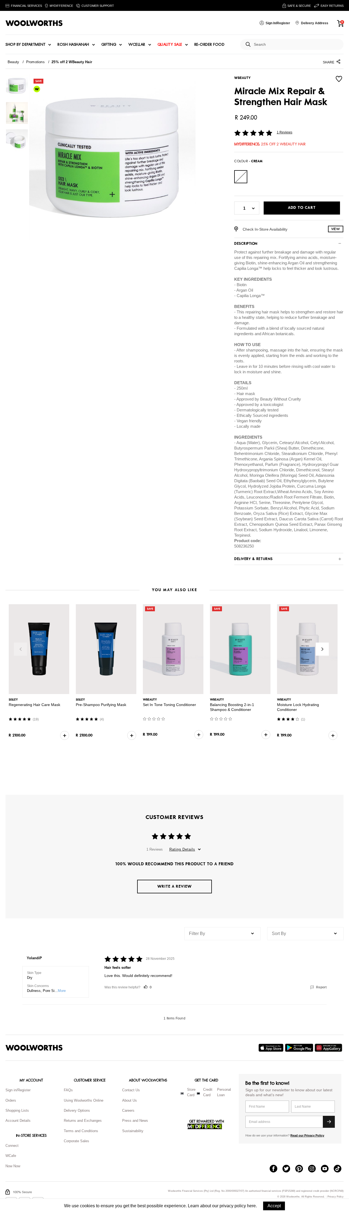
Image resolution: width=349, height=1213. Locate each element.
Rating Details (182, 849)
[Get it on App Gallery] (329, 1048)
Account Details (18, 1121)
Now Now (12, 1166)
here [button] (251, 1205)
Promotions (35, 62)
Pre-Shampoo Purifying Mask (101, 704)
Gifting (108, 45)
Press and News (135, 1121)
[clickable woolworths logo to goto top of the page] (34, 1048)
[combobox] (296, 44)
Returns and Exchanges (83, 1121)
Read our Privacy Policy (307, 1135)
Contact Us (131, 1090)
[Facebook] (276, 1169)
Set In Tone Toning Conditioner (169, 704)
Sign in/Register (18, 1090)
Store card (191, 1092)
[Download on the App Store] (271, 1048)
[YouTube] (327, 1169)
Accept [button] (274, 1205)
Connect (12, 1146)
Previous (20, 649)
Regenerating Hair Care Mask (34, 704)
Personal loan (224, 1092)
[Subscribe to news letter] (329, 1122)
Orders (10, 1100)
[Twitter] (288, 1169)
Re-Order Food (209, 45)
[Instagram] (314, 1169)
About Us (129, 1100)
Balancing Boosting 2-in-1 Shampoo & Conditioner (232, 707)
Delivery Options (77, 1110)
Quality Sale (170, 45)
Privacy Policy (335, 1197)
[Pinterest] (301, 1169)
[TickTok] (340, 1169)
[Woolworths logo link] (34, 23)
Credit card (207, 1092)
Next (322, 649)
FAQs (68, 1090)
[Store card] (182, 1093)
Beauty (13, 62)
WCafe (10, 1156)
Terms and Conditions (81, 1131)
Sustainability (132, 1131)
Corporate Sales (76, 1141)
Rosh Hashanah (73, 45)
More (62, 991)
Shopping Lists (17, 1110)
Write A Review (174, 886)
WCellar (136, 45)
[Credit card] (198, 1093)
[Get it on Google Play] (300, 1048)
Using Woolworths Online (83, 1100)
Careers (128, 1110)
